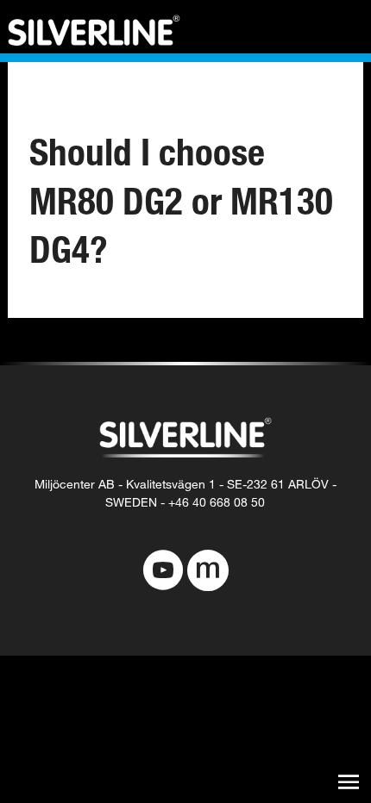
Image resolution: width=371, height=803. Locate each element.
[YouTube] (163, 572)
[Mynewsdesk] (208, 572)
